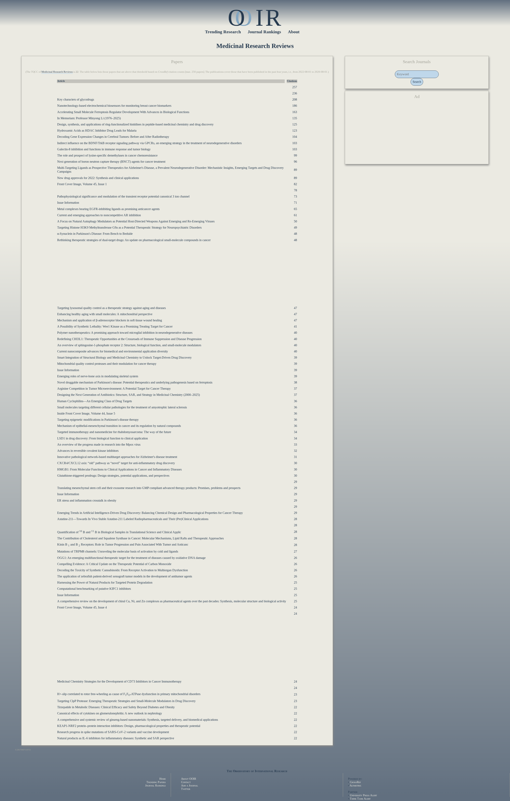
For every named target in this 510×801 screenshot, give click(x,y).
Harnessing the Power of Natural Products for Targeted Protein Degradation (104, 582)
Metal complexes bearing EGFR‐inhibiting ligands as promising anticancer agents (108, 209)
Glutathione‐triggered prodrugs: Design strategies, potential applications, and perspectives (113, 475)
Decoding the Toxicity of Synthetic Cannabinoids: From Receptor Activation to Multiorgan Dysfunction (122, 570)
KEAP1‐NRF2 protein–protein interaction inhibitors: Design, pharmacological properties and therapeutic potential (128, 726)
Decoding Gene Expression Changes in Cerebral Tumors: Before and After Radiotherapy (113, 136)
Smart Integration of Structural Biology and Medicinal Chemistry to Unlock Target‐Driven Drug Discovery (124, 357)
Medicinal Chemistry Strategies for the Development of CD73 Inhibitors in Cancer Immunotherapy (119, 681)
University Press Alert (363, 795)
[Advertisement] (144, 272)
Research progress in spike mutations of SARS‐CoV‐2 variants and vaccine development (113, 732)
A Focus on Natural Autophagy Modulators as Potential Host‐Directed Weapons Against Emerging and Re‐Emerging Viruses (136, 221)
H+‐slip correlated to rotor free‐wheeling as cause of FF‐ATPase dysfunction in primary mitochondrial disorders (128, 694)
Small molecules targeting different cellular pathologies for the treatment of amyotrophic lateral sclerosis (122, 407)
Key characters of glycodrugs (75, 99)
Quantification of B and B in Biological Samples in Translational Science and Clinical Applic (119, 532)
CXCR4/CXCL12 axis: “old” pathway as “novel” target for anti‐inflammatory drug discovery (116, 463)
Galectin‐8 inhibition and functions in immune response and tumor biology (104, 149)
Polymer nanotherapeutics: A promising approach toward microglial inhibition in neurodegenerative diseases (124, 332)
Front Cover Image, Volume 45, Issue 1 (82, 184)
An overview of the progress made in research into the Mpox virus (98, 444)
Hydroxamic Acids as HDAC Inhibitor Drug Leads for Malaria (96, 130)
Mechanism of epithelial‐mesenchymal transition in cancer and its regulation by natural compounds (119, 425)
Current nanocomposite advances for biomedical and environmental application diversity (112, 351)
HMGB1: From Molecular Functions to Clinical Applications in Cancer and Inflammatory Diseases (119, 469)
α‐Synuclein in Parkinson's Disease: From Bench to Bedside (95, 233)
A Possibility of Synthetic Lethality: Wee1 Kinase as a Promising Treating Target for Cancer (115, 326)
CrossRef (355, 782)
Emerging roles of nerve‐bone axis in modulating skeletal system (97, 376)
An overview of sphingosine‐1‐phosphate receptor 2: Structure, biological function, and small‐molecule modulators (129, 345)
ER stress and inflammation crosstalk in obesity (86, 500)
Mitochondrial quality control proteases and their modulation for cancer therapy (106, 363)
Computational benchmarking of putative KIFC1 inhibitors (94, 588)
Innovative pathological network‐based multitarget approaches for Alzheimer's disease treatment (117, 457)
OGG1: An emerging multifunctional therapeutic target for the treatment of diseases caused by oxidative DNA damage (131, 557)
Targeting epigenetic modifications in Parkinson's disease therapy (98, 419)
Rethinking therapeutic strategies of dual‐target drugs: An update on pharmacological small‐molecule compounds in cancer (134, 240)
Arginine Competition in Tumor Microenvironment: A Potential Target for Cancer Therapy (114, 388)
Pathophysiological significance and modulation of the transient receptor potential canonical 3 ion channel (123, 196)
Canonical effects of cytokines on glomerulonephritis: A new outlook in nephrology (109, 713)
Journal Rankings (264, 31)
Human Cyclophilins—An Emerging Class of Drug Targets (94, 401)
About (293, 31)
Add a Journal (189, 785)
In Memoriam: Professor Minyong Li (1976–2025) (89, 118)
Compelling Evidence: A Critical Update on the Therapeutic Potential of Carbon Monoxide (114, 564)
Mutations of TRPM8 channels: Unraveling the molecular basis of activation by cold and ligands (117, 551)
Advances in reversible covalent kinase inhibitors (88, 450)
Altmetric (355, 785)
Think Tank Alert (360, 798)
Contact (186, 782)
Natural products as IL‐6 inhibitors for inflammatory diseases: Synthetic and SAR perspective (115, 738)
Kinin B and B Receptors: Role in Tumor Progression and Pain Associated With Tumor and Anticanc (122, 544)
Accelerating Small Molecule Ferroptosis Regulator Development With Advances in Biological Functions (123, 112)
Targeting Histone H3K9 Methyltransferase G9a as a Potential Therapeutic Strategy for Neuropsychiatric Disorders (129, 227)
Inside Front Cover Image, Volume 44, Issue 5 (86, 413)
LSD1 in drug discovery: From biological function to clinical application (102, 438)
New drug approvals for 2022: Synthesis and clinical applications (98, 178)
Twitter (185, 788)
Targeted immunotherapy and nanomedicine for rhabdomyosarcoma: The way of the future (114, 432)
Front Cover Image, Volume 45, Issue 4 (82, 607)
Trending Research (223, 31)
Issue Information (68, 202)
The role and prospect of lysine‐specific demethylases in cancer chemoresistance (107, 155)
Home (162, 778)
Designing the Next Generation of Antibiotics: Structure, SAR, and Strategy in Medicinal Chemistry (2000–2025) (128, 394)
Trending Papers (156, 782)
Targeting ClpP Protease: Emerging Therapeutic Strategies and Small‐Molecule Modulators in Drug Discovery (126, 701)
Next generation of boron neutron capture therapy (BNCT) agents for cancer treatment (111, 161)
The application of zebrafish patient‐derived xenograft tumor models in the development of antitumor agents (124, 576)
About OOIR (188, 778)
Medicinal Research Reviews (57, 71)
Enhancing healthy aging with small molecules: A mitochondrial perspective (104, 314)
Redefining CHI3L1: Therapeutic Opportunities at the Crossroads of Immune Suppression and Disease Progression (129, 339)
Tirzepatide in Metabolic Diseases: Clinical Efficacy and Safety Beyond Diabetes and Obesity (116, 707)
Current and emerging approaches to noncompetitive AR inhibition (99, 215)
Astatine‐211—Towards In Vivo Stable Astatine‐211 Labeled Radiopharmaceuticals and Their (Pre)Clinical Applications (132, 519)
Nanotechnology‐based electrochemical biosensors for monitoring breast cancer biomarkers (114, 105)
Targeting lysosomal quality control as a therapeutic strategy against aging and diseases (111, 308)
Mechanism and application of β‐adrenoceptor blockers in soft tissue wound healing (109, 320)
